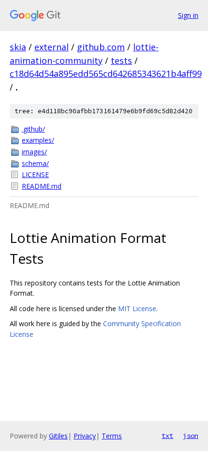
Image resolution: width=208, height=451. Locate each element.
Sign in (188, 15)
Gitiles (58, 435)
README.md (41, 186)
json (190, 435)
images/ (34, 151)
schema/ (35, 163)
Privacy (85, 435)
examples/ (38, 140)
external (51, 47)
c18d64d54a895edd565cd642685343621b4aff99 (106, 73)
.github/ (33, 129)
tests (121, 60)
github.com (101, 47)
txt (167, 435)
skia (18, 47)
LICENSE (35, 174)
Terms (112, 435)
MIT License (137, 308)
